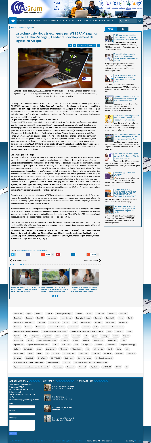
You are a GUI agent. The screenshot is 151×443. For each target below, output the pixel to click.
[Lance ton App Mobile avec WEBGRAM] (109, 176)
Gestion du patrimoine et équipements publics (87, 331)
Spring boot (69, 358)
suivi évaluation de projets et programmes (28, 362)
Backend (123, 313)
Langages (37, 250)
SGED (30, 353)
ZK (127, 367)
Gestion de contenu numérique (112, 327)
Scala (119, 349)
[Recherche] (140, 21)
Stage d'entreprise (84, 358)
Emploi (66, 322)
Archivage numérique (64, 313)
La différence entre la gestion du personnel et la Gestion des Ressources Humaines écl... (126, 118)
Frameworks (73, 327)
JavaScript (76, 336)
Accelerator (18, 313)
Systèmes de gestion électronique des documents (31, 367)
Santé (110, 349)
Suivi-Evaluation (53, 362)
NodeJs (45, 250)
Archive (122, 29)
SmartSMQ (29, 358)
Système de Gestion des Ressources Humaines (91, 362)
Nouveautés (112, 340)
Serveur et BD (18, 353)
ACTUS (110, 29)
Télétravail (82, 367)
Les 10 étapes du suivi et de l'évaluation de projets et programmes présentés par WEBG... (125, 78)
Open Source (18, 345)
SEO (127, 349)
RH (88, 349)
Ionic (57, 336)
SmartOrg (17, 358)
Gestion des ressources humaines (54, 331)
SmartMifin (131, 353)
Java (65, 336)
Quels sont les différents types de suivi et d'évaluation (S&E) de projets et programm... (126, 156)
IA (25, 336)
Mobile (62, 21)
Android (38, 313)
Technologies (73, 21)
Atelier (89, 313)
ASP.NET (79, 313)
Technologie (58, 367)
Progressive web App (128, 345)
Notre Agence (98, 340)
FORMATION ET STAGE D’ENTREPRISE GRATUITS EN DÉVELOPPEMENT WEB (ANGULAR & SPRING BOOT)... (125, 193)
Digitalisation (54, 322)
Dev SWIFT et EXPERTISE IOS (24, 322)
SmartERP (96, 353)
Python (16, 349)
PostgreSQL (87, 345)
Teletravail (70, 367)
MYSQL (75, 340)
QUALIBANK (28, 349)
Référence (99, 21)
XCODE (118, 367)
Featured (17, 327)
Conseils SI (110, 318)
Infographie (35, 336)
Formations (87, 21)
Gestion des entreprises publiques (26, 331)
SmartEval (107, 353)
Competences (66, 318)
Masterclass (18, 340)
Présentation (111, 345)
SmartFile (119, 353)
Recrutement (50, 349)
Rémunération (77, 349)
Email (93, 45)
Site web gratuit (69, 353)
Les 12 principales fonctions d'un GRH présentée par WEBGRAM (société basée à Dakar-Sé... (127, 137)
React (39, 349)
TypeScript (94, 367)
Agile (29, 313)
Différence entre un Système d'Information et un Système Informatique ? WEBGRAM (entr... (126, 37)
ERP (75, 322)
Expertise (98, 322)
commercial (52, 318)
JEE (86, 336)
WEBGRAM (107, 367)
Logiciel (126, 336)
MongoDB (64, 340)
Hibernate (119, 331)
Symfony (67, 362)
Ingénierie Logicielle (25, 21)
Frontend (86, 327)
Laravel (115, 336)
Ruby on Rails (98, 349)
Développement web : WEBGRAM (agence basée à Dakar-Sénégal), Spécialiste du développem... (84, 289)
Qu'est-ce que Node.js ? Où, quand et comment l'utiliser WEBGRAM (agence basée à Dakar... (25, 289)
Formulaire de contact (56, 327)
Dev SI (130, 318)
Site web (56, 353)
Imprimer (83, 45)
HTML (130, 331)
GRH (109, 331)
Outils (55, 345)
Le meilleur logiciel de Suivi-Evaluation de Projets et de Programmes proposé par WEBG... (124, 209)
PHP (76, 345)
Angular (49, 313)
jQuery (94, 336)
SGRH (39, 353)
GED (95, 327)
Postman (99, 345)
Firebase (28, 327)
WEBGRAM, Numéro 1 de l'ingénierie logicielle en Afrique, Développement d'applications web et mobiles (47, 441)
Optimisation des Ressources (38, 345)
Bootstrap (17, 318)
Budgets (29, 318)
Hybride (17, 336)
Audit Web (100, 313)
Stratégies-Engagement (104, 358)
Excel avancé (85, 322)
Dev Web (42, 322)
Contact (110, 21)
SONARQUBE (55, 358)
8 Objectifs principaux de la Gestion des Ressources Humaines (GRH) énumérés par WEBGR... (126, 57)
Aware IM (112, 313)
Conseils (98, 318)
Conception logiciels (24, 250)
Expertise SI (110, 322)
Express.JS (123, 322)
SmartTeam (42, 358)
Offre (123, 340)
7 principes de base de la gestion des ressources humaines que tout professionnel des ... (126, 99)
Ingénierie (47, 336)
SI (47, 353)
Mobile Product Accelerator (47, 340)
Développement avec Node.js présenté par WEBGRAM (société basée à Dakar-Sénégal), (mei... (54, 289)
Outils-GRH (66, 345)
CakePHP (40, 318)
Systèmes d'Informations (46, 21)
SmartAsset (84, 353)
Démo (121, 318)
